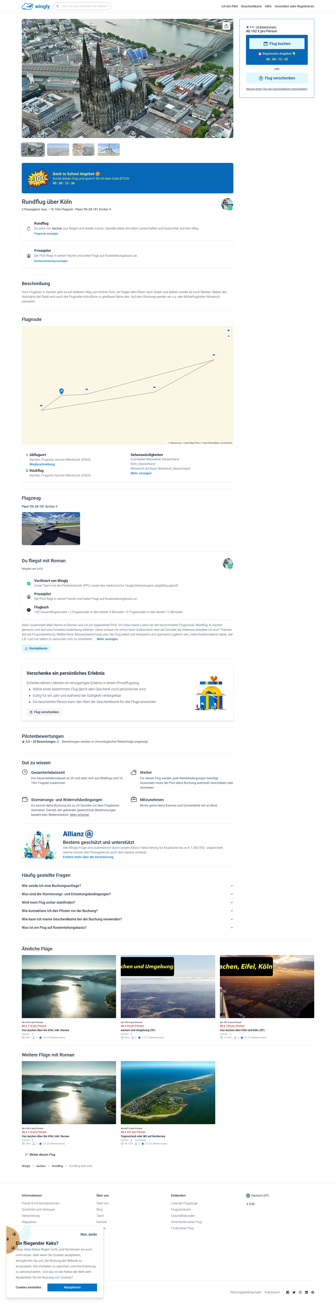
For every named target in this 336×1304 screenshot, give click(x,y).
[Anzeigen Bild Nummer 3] (83, 149)
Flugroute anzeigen (46, 233)
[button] (61, 391)
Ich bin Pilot (229, 6)
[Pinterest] (312, 1292)
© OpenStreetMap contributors (216, 442)
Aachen (41, 1166)
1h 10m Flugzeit (62, 209)
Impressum (272, 1292)
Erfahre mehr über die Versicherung (88, 857)
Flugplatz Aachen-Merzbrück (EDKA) (66, 459)
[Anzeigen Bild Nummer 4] (109, 149)
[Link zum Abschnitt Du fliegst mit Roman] (227, 209)
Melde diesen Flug (42, 1154)
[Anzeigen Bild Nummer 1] (33, 149)
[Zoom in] (228, 330)
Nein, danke (88, 1234)
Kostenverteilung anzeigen (51, 261)
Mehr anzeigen (107, 639)
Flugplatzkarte (181, 1209)
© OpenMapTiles (191, 442)
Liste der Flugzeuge (184, 1203)
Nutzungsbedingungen (246, 1292)
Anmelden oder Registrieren (294, 6)
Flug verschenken (46, 712)
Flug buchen (280, 43)
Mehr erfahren (79, 815)
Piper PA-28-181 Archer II (93, 209)
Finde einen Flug (182, 1228)
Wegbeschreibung (42, 464)
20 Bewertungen (266, 27)
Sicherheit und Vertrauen (38, 1209)
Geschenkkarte (251, 6)
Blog (99, 1209)
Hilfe (268, 6)
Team (100, 1216)
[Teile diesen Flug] (226, 26)
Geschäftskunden (183, 1216)
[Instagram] (300, 1292)
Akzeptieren (72, 1287)
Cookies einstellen (28, 1287)
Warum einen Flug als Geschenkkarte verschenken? (277, 89)
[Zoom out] (228, 336)
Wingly (26, 1166)
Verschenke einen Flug (186, 1222)
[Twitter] (294, 1292)
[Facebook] (287, 1292)
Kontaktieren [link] (38, 648)
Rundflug (57, 1166)
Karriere (101, 1222)
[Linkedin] (306, 1292)
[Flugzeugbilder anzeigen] (51, 528)
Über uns (102, 1203)
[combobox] (82, 6)
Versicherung (31, 1216)
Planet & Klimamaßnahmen (41, 1203)
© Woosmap (174, 442)
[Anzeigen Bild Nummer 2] (58, 149)
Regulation (29, 1222)
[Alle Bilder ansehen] (127, 78)
